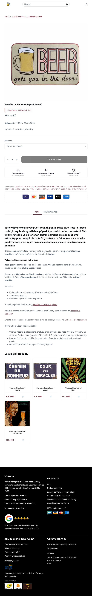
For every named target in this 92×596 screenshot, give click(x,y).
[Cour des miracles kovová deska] (45, 370)
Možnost (8, 140)
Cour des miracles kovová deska (45, 389)
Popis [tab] (37, 212)
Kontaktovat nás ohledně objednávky (20, 503)
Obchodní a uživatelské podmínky (61, 499)
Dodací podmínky (54, 488)
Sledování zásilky (12, 548)
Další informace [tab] (50, 212)
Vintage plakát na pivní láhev (73, 389)
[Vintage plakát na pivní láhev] (73, 370)
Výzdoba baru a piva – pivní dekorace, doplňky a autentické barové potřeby (51, 189)
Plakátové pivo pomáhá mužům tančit (17, 432)
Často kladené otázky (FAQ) (17, 544)
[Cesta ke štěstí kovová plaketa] (17, 370)
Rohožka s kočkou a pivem (44, 304)
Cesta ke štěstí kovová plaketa (17, 389)
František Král (25, 110)
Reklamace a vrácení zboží (58, 496)
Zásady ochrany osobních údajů (60, 492)
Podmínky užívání (12, 552)
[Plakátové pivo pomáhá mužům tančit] (17, 414)
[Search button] (67, 4)
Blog (49, 484)
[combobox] (44, 4)
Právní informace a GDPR (58, 503)
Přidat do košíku (54, 159)
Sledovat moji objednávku (16, 499)
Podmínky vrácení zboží (15, 556)
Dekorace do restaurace (76, 320)
